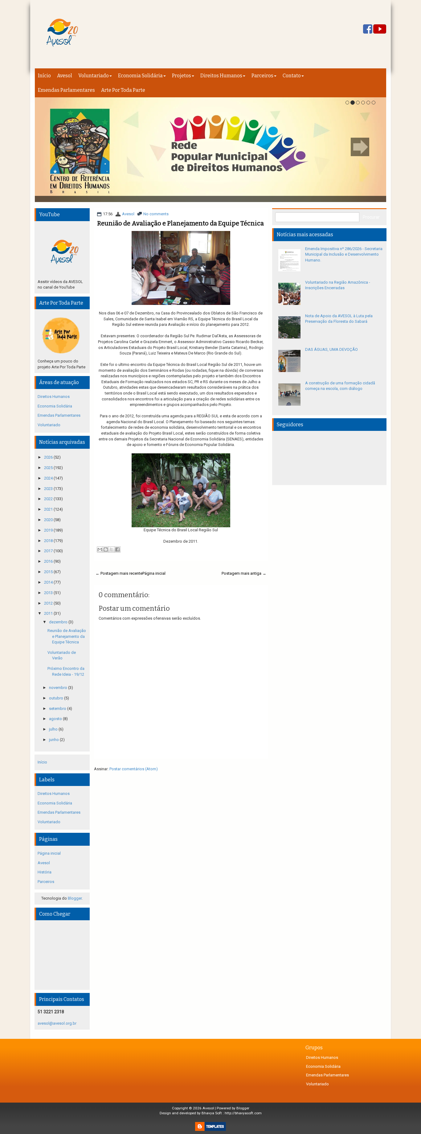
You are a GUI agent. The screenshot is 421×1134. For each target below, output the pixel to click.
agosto (56, 718)
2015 (49, 571)
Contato (292, 76)
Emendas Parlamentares (66, 90)
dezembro (58, 622)
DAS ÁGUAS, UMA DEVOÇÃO (331, 349)
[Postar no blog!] (106, 549)
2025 (49, 467)
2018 (49, 540)
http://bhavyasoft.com (243, 1113)
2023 (49, 488)
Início (44, 76)
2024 (49, 478)
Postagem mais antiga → (244, 573)
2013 (49, 592)
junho (54, 739)
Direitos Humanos (221, 76)
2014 (49, 582)
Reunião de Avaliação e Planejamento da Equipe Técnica (180, 223)
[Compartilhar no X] (111, 549)
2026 (49, 457)
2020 (49, 519)
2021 (49, 509)
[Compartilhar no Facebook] (117, 549)
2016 (49, 561)
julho (54, 729)
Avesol (64, 76)
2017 (49, 551)
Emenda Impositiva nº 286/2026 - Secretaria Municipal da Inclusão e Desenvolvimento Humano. (343, 254)
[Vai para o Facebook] (367, 29)
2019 (49, 530)
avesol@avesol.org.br (57, 1023)
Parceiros (262, 76)
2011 (49, 613)
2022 (49, 498)
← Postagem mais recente (119, 573)
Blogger (75, 898)
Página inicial (154, 573)
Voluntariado (93, 76)
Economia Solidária (140, 76)
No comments (156, 214)
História (44, 872)
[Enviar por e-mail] (100, 549)
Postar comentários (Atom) (133, 769)
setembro (58, 708)
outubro (56, 698)
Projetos (181, 76)
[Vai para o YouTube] (379, 29)
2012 (49, 603)
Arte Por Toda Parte (123, 90)
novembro (58, 687)
